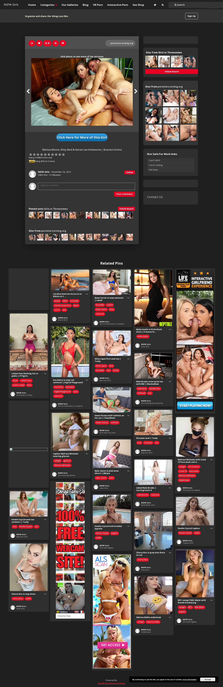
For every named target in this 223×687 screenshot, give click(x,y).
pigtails (114, 533)
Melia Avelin (142, 336)
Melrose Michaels (62, 465)
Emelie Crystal (25, 526)
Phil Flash (153, 169)
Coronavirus (193, 466)
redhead (141, 393)
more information (190, 679)
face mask (193, 471)
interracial (141, 388)
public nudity (18, 385)
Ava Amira (58, 387)
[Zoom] (55, 43)
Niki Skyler (199, 607)
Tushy (115, 370)
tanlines (114, 422)
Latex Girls (104, 488)
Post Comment (124, 194)
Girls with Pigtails (106, 548)
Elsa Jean (148, 442)
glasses (67, 460)
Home (32, 5)
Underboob (146, 632)
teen (29, 385)
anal (111, 365)
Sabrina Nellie (153, 622)
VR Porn (98, 5)
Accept (208, 679)
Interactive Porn (117, 5)
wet (64, 310)
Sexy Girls (145, 346)
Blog (85, 5)
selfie (98, 537)
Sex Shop (138, 5)
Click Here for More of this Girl (82, 137)
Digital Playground (62, 391)
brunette (74, 301)
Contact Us (155, 197)
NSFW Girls (11, 4)
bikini (65, 301)
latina (76, 305)
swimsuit (100, 313)
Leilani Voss (26, 380)
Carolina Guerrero (62, 305)
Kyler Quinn (101, 478)
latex (111, 478)
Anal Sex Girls (105, 380)
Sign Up (192, 16)
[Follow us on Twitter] (155, 5)
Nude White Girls (148, 505)
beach (57, 301)
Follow (129, 172)
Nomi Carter (101, 309)
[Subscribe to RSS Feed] (162, 5)
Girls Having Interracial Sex (152, 403)
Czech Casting (155, 165)
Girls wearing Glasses (66, 475)
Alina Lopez (101, 365)
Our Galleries (70, 5)
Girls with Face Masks (191, 490)
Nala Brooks (154, 388)
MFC (190, 607)
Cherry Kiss (142, 559)
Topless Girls (188, 543)
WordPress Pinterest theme (111, 683)
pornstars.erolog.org (121, 43)
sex (108, 370)
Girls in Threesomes (56, 208)
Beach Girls (62, 320)
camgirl (57, 460)
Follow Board (126, 208)
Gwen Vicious (102, 422)
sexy (112, 309)
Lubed (110, 305)
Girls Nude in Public (24, 395)
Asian (15, 380)
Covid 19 (183, 471)
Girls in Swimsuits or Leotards (112, 324)
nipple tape (184, 480)
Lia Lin (57, 310)
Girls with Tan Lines (107, 433)
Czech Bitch (154, 160)
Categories (47, 5)
